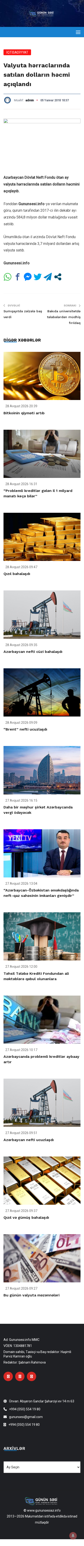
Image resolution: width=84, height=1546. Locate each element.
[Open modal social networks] (58, 277)
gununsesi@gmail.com (26, 1417)
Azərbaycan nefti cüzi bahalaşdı (33, 651)
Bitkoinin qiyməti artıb (24, 413)
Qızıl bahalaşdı (17, 573)
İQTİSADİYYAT (17, 52)
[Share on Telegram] (48, 277)
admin (29, 100)
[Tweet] (38, 277)
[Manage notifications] (73, 1535)
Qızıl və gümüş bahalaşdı (26, 1217)
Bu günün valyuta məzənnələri (32, 1295)
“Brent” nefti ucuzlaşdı (25, 729)
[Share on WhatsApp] (8, 277)
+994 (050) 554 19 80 (24, 1409)
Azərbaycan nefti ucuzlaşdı (29, 1140)
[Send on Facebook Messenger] (28, 277)
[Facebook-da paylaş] (18, 277)
